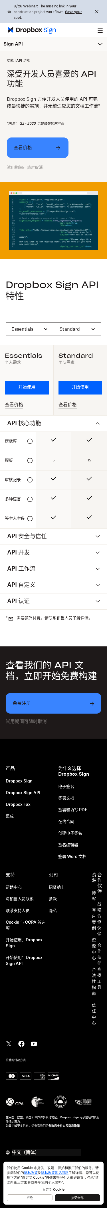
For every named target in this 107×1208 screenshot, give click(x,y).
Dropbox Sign (19, 781)
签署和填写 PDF (72, 810)
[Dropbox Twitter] (9, 1043)
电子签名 (66, 787)
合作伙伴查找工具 (99, 966)
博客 (94, 896)
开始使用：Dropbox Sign (24, 943)
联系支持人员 (18, 911)
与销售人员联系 (20, 899)
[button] (100, 30)
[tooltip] (30, 441)
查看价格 (14, 404)
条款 (53, 899)
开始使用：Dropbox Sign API (24, 961)
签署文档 (66, 798)
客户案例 (94, 919)
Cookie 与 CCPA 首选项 (25, 925)
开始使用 (26, 387)
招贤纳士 (57, 887)
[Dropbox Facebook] (21, 1043)
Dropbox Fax (18, 805)
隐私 (53, 911)
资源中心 (94, 949)
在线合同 (66, 822)
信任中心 (94, 1014)
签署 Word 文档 (72, 857)
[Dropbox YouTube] (34, 1043)
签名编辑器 (68, 845)
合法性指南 (94, 982)
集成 (10, 816)
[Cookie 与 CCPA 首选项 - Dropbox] (53, 1183)
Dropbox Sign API (23, 793)
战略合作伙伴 (99, 919)
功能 (10, 60)
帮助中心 (14, 887)
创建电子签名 (70, 833)
